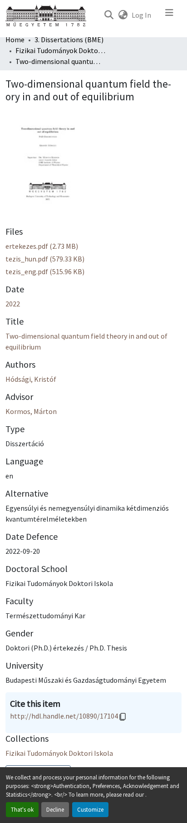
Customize (90, 809)
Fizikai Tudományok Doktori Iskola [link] (60, 50)
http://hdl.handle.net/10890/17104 (64, 715)
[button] (108, 15)
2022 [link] (12, 303)
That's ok (22, 809)
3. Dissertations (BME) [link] (68, 39)
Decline (55, 809)
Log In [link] (141, 15)
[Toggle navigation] (169, 15)
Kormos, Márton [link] (31, 411)
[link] (93, 246)
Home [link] (15, 39)
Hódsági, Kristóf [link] (30, 379)
